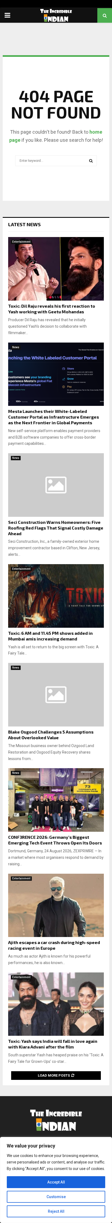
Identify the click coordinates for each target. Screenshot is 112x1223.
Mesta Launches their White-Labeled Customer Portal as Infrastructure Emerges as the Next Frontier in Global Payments (53, 417)
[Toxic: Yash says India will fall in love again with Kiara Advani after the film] (56, 1004)
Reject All (56, 1211)
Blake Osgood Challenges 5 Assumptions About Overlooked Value (51, 734)
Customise (56, 1197)
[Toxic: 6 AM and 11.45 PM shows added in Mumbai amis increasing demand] (56, 596)
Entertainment (21, 241)
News (15, 347)
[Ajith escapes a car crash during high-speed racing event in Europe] (56, 905)
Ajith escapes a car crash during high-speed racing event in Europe (54, 945)
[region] (56, 1180)
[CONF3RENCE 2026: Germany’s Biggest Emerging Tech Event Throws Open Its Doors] (56, 800)
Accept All (56, 1182)
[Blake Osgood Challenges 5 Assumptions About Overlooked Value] (56, 694)
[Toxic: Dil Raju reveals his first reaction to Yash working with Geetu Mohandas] (56, 269)
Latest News (24, 224)
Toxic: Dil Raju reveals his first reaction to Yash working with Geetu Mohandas (51, 308)
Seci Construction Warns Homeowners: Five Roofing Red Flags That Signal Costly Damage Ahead (55, 528)
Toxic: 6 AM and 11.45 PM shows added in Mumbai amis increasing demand (50, 635)
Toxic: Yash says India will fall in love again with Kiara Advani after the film (52, 1043)
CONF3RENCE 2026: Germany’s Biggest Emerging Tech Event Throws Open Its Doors (55, 839)
